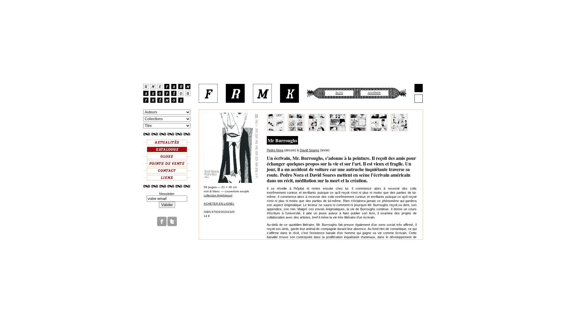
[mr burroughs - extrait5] (358, 130)
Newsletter (167, 194)
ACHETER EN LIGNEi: (219, 203)
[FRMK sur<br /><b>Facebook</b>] (162, 225)
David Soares (309, 150)
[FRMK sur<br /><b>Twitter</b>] (172, 225)
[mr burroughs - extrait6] (378, 130)
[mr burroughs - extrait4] (337, 130)
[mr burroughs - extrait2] (296, 130)
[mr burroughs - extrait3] (316, 130)
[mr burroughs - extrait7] (399, 130)
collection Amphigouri (218, 195)
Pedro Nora (275, 150)
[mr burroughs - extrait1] (275, 130)
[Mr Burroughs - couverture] (231, 181)
